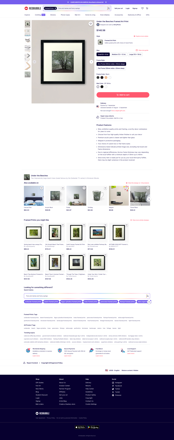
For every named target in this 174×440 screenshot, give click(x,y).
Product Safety (91, 395)
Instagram (118, 382)
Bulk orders (40, 404)
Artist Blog (63, 401)
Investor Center (64, 386)
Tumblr (117, 392)
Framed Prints (29, 314)
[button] (87, 2)
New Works (40, 389)
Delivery (88, 382)
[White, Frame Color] (109, 77)
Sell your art (63, 395)
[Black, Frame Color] (98, 77)
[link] (33, 301)
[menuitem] (27, 14)
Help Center (90, 389)
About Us (62, 382)
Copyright (89, 398)
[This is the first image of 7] (34, 62)
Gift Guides (40, 382)
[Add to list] (91, 24)
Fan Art (38, 386)
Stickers (53, 15)
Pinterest (118, 395)
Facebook (118, 386)
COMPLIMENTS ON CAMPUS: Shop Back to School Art (87, 2)
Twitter (117, 389)
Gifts (147, 15)
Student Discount (42, 395)
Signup (38, 401)
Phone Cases (65, 15)
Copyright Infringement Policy (52, 363)
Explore (27, 15)
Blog (37, 392)
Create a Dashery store (67, 404)
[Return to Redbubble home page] (33, 8)
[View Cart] (147, 8)
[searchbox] (87, 295)
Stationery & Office (134, 15)
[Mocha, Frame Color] (102, 77)
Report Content (32, 363)
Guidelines (89, 392)
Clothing (40, 15)
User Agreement (40, 418)
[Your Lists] (142, 8)
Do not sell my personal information (67, 418)
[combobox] (77, 8)
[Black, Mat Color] (102, 86)
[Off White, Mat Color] (98, 86)
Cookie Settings (91, 404)
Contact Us (89, 401)
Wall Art (77, 15)
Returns (88, 386)
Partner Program (65, 389)
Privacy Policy (51, 418)
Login (38, 398)
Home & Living (90, 15)
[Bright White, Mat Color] (105, 86)
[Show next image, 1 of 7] (91, 62)
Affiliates (62, 392)
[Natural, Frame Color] (105, 77)
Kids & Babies (105, 15)
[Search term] (108, 8)
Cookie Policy (83, 418)
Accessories (119, 15)
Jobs (61, 398)
